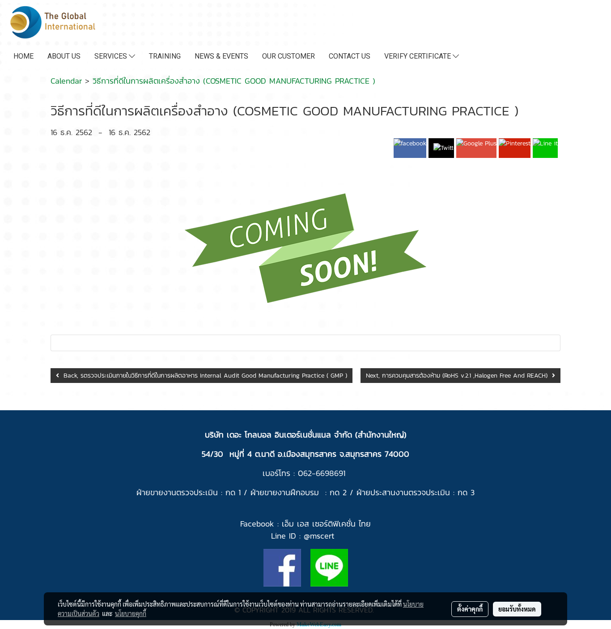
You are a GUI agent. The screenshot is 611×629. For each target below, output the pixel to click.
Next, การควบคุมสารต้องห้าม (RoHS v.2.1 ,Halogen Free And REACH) (459, 375)
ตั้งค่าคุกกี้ (470, 609)
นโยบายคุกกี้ (130, 613)
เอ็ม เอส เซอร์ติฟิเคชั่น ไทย (326, 524)
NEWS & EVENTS (221, 56)
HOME (23, 56)
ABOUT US (64, 56)
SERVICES (111, 56)
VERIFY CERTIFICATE (418, 56)
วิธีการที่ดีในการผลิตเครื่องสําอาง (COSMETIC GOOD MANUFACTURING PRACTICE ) (234, 81)
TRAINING (165, 56)
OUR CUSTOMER (288, 56)
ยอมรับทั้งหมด (517, 609)
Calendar (66, 81)
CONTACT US (349, 56)
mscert (322, 536)
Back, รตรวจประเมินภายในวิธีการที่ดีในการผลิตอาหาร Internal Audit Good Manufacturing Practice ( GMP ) (203, 375)
